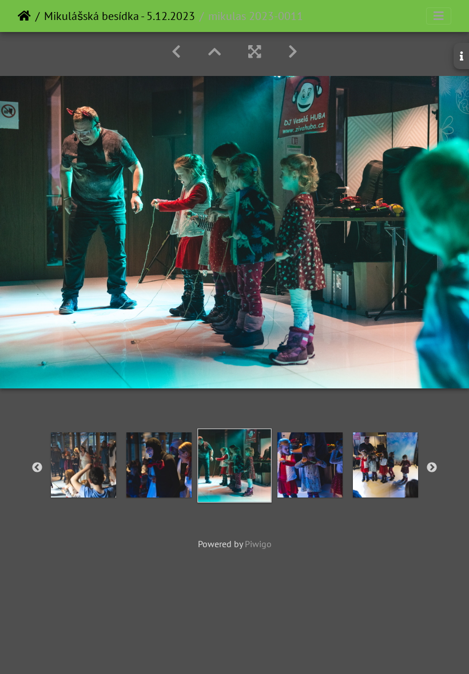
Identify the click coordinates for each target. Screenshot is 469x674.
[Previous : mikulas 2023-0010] (176, 51)
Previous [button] (37, 468)
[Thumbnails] (214, 51)
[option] (83, 465)
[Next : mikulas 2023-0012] (293, 51)
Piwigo (258, 543)
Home (24, 16)
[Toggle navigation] (438, 16)
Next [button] (432, 468)
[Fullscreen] (254, 51)
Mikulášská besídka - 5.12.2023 (119, 16)
